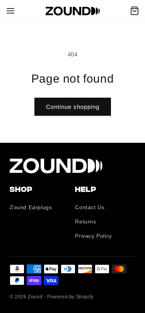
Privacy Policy (93, 236)
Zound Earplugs (31, 207)
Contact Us (89, 207)
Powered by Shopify (70, 296)
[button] (134, 10)
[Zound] (73, 11)
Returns (85, 221)
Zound (35, 296)
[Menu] (10, 11)
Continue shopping (72, 106)
